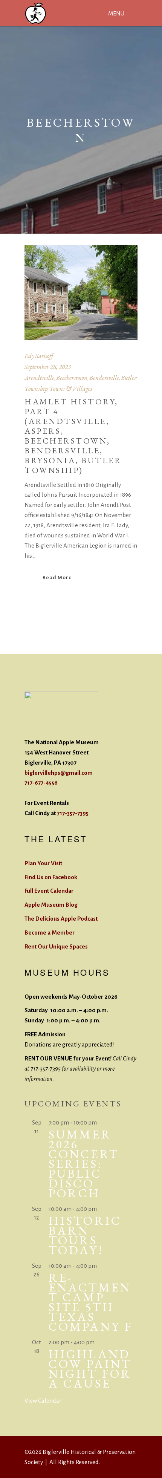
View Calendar (42, 1400)
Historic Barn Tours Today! (85, 1235)
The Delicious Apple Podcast (61, 918)
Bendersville (104, 377)
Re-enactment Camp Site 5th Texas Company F (91, 1302)
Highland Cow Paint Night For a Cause (90, 1368)
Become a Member (49, 932)
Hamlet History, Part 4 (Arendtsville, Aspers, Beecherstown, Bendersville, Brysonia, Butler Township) (73, 436)
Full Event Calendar (48, 890)
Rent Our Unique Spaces (56, 946)
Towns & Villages (70, 388)
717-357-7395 (73, 813)
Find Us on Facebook (50, 877)
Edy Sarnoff (38, 356)
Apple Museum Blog (51, 904)
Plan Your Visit (43, 863)
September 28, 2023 (47, 367)
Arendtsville (39, 377)
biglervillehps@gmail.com (58, 773)
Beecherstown (71, 377)
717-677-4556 (41, 782)
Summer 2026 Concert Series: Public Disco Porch (84, 1163)
